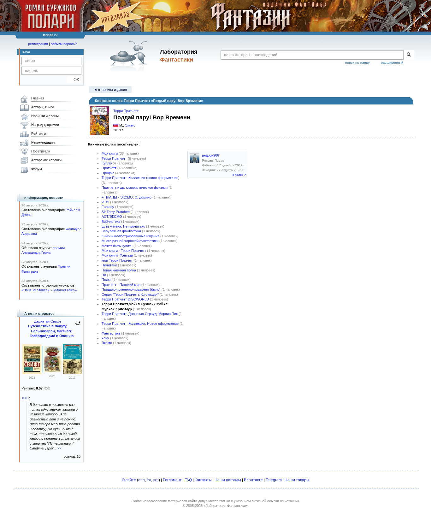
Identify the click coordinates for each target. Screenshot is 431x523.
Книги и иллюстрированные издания (130, 236)
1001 (25, 398)
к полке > (239, 174)
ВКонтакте (253, 480)
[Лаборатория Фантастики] (130, 56)
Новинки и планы (45, 116)
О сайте (129, 480)
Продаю (108, 173)
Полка (106, 280)
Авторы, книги (42, 107)
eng (141, 480)
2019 (105, 202)
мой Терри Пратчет (117, 260)
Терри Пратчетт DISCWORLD (125, 299)
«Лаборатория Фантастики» (226, 506)
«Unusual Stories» (35, 290)
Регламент (172, 480)
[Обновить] (77, 325)
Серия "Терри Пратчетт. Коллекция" (130, 294)
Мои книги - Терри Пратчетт (124, 251)
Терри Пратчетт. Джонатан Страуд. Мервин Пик (140, 314)
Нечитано (109, 265)
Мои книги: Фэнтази (117, 255)
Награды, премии (45, 125)
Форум (36, 169)
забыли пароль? (64, 44)
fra (149, 480)
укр (156, 480)
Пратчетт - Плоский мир (121, 285)
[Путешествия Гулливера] (31, 373)
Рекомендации (43, 142)
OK (74, 79)
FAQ (188, 480)
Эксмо (130, 125)
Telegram (274, 480)
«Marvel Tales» (65, 290)
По (104, 275)
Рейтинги (38, 133)
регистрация (38, 44)
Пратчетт (109, 168)
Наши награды (228, 480)
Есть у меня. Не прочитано (123, 226)
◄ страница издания (110, 90)
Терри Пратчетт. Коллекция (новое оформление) (141, 178)
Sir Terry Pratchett (116, 212)
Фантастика (111, 333)
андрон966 (210, 155)
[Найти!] (408, 55)
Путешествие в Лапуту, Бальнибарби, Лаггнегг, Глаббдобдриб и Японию (51, 331)
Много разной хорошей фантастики (130, 241)
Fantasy (108, 207)
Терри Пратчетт (126, 111)
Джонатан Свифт (47, 321)
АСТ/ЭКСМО (112, 216)
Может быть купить (117, 246)
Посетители (40, 151)
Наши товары (297, 480)
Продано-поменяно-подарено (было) (131, 289)
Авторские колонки (46, 160)
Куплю (107, 163)
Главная (37, 98)
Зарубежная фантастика (121, 231)
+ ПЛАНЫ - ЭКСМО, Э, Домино (126, 197)
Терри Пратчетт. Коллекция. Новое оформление (140, 323)
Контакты (203, 480)
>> (59, 448)
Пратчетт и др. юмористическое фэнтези (135, 187)
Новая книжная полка (119, 270)
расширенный (392, 62)
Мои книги (110, 153)
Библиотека (111, 221)
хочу (105, 338)
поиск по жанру (357, 62)
